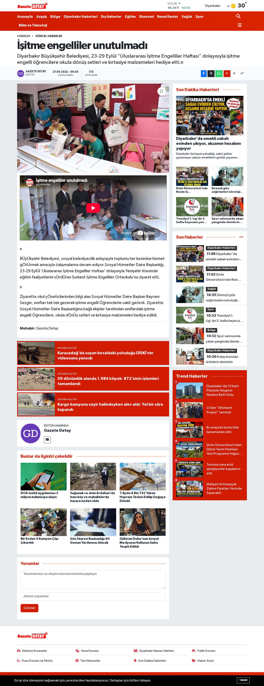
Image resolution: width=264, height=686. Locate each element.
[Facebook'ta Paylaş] (204, 73)
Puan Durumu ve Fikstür (37, 660)
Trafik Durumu (206, 650)
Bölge (55, 16)
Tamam (243, 680)
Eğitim (130, 16)
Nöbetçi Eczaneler (34, 650)
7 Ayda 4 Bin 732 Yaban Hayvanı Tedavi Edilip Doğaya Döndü (142, 497)
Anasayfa (25, 16)
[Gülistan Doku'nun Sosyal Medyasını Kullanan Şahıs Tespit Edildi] (143, 522)
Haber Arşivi (205, 660)
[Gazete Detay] (30, 433)
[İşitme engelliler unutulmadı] (93, 128)
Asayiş (41, 16)
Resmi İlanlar (167, 16)
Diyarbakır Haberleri (80, 16)
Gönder (30, 608)
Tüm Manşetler (90, 660)
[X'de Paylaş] (210, 73)
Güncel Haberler (48, 36)
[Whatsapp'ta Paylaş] (219, 73)
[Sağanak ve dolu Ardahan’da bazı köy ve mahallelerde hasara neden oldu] (93, 476)
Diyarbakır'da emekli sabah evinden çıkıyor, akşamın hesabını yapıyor (224, 257)
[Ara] (238, 16)
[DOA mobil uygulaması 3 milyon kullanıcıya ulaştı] (44, 476)
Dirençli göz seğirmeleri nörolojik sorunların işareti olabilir (224, 298)
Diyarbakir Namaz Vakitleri (156, 650)
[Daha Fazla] (227, 73)
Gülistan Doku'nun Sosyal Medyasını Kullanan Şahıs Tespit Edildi (139, 542)
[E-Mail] (47, 439)
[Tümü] (241, 237)
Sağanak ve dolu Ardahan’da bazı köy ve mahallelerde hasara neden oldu (92, 497)
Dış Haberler (111, 16)
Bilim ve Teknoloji (33, 25)
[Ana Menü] (239, 25)
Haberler (23, 36)
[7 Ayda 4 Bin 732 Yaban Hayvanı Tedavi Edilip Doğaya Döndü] (143, 476)
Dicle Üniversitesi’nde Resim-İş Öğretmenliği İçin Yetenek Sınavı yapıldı (224, 278)
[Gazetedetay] (32, 6)
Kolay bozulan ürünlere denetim (222, 359)
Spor (200, 16)
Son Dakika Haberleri (152, 660)
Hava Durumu (90, 650)
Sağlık (187, 16)
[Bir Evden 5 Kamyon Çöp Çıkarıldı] (44, 522)
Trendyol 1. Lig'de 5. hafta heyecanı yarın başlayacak (224, 319)
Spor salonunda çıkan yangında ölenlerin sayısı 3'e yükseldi (224, 339)
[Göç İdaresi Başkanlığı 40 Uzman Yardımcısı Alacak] (93, 522)
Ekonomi (146, 16)
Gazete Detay (57, 430)
